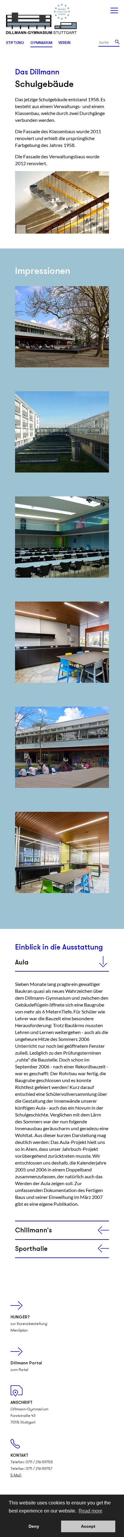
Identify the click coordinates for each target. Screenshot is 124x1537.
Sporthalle (31, 1249)
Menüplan (19, 1330)
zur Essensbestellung (29, 1324)
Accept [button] (88, 1526)
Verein (64, 43)
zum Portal (19, 1370)
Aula (22, 962)
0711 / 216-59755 (39, 1462)
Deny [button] (34, 1526)
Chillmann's (33, 1230)
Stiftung (15, 43)
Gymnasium (41, 43)
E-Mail (16, 1475)
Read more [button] (90, 1510)
